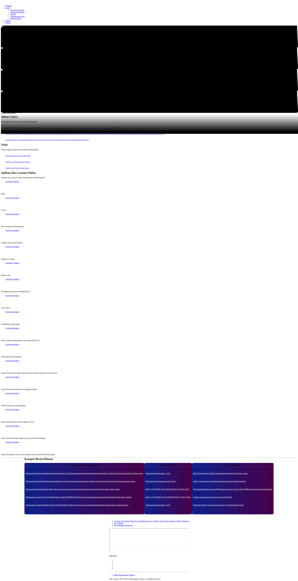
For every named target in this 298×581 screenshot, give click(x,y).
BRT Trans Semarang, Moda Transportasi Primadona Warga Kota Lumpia (220, 473)
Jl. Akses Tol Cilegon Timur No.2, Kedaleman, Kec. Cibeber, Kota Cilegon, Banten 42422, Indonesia (151, 521)
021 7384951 (119, 523)
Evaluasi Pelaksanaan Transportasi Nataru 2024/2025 (212, 497)
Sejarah (13, 14)
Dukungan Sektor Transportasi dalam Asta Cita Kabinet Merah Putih (218, 505)
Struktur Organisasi (17, 12)
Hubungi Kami (15, 18)
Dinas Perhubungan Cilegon (124, 575)
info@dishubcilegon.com (123, 525)
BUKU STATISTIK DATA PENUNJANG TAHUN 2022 (167, 489)
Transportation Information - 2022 (157, 473)
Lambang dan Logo (17, 16)
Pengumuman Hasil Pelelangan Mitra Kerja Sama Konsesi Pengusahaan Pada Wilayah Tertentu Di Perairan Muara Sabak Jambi (73, 489)
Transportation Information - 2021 (157, 505)
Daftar (8, 21)
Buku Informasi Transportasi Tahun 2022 (160, 481)
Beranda (9, 6)
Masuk (8, 23)
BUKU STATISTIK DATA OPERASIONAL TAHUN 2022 (168, 497)
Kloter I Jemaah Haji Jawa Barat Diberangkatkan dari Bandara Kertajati (219, 481)
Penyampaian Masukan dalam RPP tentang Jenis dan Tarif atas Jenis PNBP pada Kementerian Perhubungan (232, 489)
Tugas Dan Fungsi (17, 10)
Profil (8, 8)
